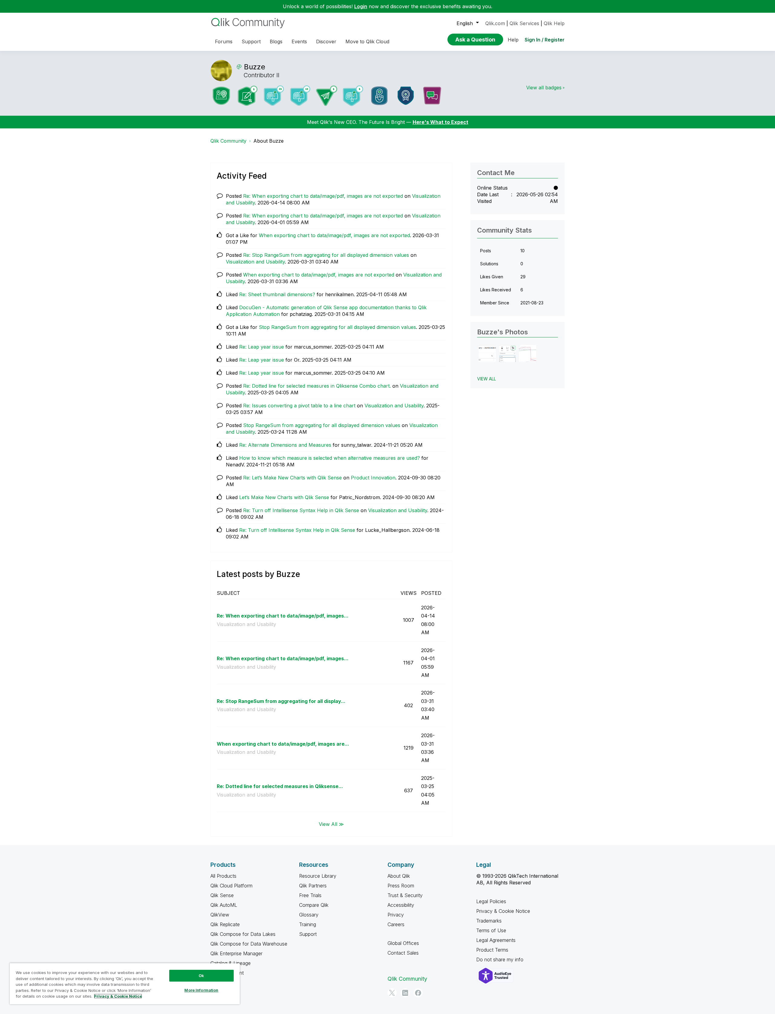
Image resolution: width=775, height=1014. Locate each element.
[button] (487, 353)
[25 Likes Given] (274, 95)
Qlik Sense (222, 895)
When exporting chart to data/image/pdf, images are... (283, 744)
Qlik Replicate (225, 924)
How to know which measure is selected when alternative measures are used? (329, 458)
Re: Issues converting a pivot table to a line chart (299, 406)
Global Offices (403, 943)
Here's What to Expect (440, 122)
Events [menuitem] (299, 41)
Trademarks (489, 921)
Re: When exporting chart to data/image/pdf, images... (282, 616)
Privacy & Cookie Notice (503, 911)
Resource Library (317, 876)
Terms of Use (491, 930)
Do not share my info (500, 959)
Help (513, 40)
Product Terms (492, 950)
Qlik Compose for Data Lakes (242, 934)
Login (360, 6)
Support (308, 934)
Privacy (396, 915)
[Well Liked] (379, 96)
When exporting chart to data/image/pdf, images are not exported (334, 235)
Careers (396, 924)
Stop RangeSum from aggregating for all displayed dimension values (337, 327)
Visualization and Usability (255, 262)
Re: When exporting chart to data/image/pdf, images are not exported (323, 196)
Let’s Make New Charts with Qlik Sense (284, 497)
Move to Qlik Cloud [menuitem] (367, 41)
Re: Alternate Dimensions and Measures (285, 445)
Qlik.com (495, 23)
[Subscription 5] (248, 96)
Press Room (401, 886)
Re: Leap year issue (261, 347)
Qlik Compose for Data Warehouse (248, 944)
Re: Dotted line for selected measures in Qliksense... (280, 786)
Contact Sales (403, 953)
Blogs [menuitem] (276, 41)
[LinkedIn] (405, 992)
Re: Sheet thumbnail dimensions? (277, 294)
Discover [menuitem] (326, 41)
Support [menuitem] (251, 41)
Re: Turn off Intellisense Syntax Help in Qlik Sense (301, 510)
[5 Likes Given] (353, 96)
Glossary (308, 915)
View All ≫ (331, 824)
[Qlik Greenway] (221, 96)
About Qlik (399, 876)
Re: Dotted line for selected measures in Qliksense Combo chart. (317, 386)
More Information (201, 990)
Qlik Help (554, 23)
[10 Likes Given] (300, 95)
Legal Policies (491, 901)
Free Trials (310, 895)
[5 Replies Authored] (327, 96)
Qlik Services (524, 23)
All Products (223, 876)
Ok (201, 975)
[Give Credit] (406, 96)
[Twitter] (392, 992)
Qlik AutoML (223, 905)
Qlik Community (228, 141)
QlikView (219, 915)
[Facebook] (418, 992)
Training (307, 924)
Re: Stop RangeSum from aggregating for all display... (281, 701)
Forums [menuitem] (223, 41)
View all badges (544, 88)
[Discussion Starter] (432, 96)
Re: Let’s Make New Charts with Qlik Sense (292, 478)
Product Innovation (373, 478)
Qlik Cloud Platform (231, 886)
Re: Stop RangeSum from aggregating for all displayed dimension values (326, 255)
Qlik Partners (313, 886)
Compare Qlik (313, 905)
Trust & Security (405, 895)
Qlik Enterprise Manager (236, 953)
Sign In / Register (545, 40)
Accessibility (401, 905)
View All (486, 378)
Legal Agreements (496, 940)
